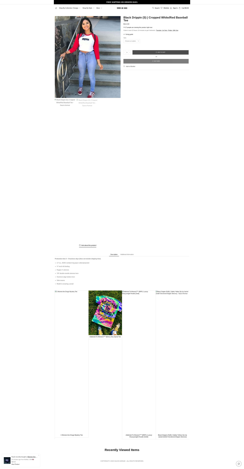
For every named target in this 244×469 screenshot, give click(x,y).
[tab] (114, 254)
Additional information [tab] (127, 254)
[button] (156, 8)
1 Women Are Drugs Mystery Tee (72, 435)
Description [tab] (114, 254)
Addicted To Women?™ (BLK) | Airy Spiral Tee (105, 337)
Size (124, 38)
